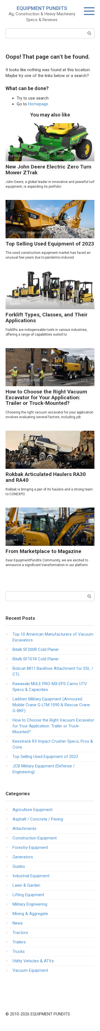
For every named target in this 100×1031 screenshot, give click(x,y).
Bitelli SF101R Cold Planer (35, 658)
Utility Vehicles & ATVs (33, 960)
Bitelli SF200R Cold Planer (35, 649)
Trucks (18, 951)
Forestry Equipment (30, 847)
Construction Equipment (34, 838)
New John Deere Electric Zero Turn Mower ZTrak (48, 169)
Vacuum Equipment (30, 970)
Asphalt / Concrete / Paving (37, 819)
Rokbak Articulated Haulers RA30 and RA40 (46, 477)
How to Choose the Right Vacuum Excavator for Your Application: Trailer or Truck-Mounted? (46, 397)
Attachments (24, 828)
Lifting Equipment (28, 894)
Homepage (38, 103)
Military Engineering (29, 904)
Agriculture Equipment (32, 809)
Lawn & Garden (26, 885)
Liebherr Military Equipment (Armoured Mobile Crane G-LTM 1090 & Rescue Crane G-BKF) (51, 705)
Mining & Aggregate (30, 913)
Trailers (19, 942)
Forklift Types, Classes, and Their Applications (47, 317)
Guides (18, 866)
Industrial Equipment (30, 875)
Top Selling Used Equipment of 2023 (50, 244)
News (17, 923)
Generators (22, 856)
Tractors (20, 932)
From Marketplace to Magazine (43, 551)
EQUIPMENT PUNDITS (42, 8)
